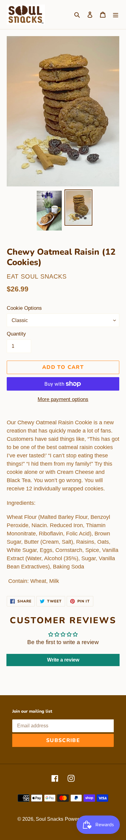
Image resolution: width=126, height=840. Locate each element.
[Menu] (115, 14)
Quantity (16, 334)
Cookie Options (24, 308)
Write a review (63, 659)
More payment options (63, 399)
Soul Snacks (49, 819)
